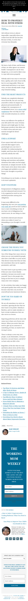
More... (23, 534)
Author (3, 425)
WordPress (21, 598)
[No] (26, 5)
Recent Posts (10, 425)
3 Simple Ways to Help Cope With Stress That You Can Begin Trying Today (14, 408)
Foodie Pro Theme (18, 595)
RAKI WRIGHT (14, 429)
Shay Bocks (7, 597)
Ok (14, 8)
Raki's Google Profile (14, 431)
